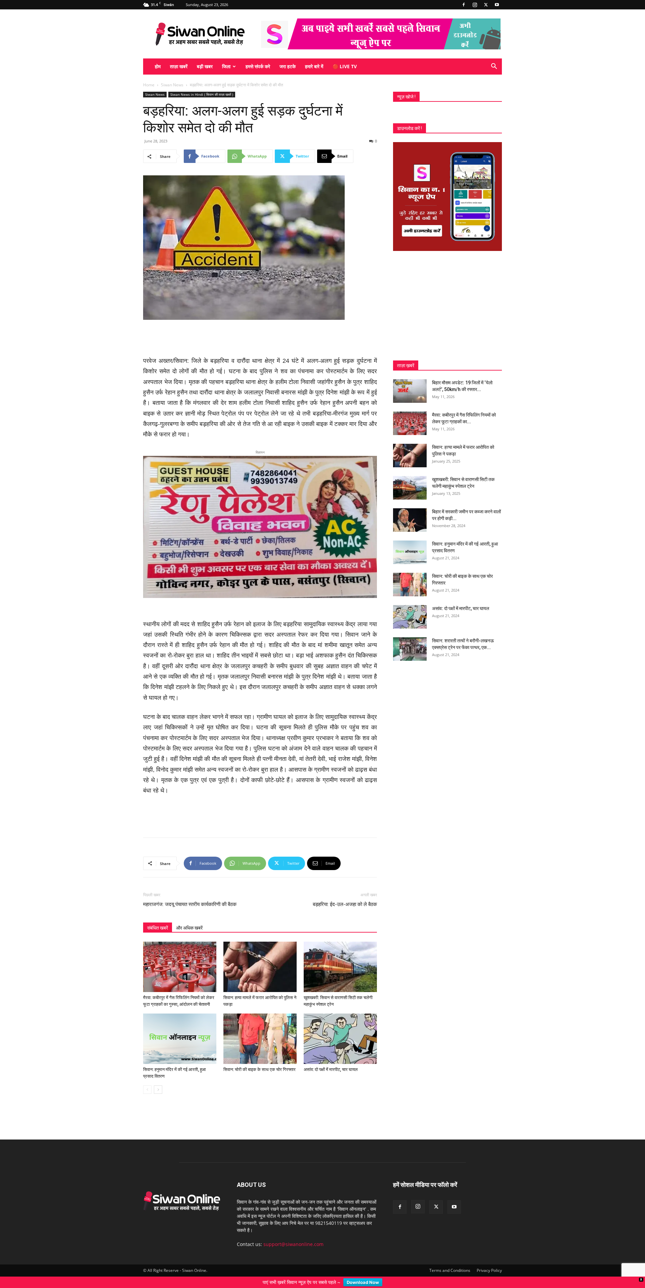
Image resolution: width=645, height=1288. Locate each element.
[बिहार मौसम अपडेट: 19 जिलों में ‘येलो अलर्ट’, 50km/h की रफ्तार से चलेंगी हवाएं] (410, 391)
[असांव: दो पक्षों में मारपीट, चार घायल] (340, 1027)
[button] (494, 67)
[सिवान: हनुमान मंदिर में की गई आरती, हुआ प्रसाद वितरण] (179, 1027)
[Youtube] (497, 4)
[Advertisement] (260, 339)
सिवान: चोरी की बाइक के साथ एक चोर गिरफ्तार (259, 1058)
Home (149, 85)
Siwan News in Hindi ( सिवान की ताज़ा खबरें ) (201, 94)
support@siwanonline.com (293, 1233)
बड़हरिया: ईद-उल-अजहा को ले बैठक (345, 893)
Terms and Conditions (449, 1259)
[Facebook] (464, 4)
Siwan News (172, 85)
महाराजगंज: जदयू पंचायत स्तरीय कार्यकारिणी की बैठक (189, 893)
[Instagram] (475, 4)
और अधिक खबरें (189, 916)
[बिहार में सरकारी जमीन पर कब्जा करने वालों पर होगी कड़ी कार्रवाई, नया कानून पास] (410, 520)
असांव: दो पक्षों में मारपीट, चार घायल (331, 1058)
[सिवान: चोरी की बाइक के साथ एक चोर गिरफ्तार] (260, 1027)
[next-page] (158, 1078)
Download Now (363, 1282)
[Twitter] (486, 4)
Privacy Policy (489, 1259)
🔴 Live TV (345, 66)
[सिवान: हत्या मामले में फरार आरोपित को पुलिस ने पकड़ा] (260, 956)
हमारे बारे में (314, 66)
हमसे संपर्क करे (258, 66)
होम (158, 66)
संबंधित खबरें (157, 916)
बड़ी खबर (205, 66)
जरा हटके (288, 66)
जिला (226, 66)
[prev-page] (147, 1078)
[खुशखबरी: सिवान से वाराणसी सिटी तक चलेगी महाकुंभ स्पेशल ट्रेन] (340, 956)
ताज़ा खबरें (178, 66)
